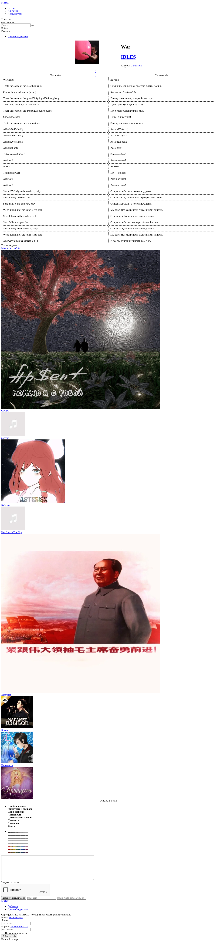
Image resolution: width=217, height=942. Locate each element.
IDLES (128, 57)
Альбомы (13, 11)
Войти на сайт (9, 936)
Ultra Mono (136, 65)
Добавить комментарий (14, 898)
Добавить (13, 906)
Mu (5, 2)
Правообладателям (18, 36)
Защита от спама (10, 882)
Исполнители (15, 13)
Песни (11, 8)
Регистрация (16, 917)
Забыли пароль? (19, 926)
